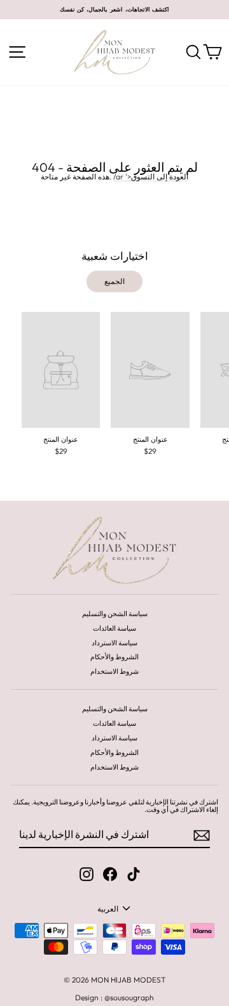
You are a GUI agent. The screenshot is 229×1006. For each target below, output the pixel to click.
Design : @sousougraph (114, 997)
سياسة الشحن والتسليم (115, 613)
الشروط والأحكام (114, 656)
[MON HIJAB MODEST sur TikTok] (134, 874)
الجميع (114, 281)
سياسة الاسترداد (114, 642)
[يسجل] (201, 835)
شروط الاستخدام (114, 671)
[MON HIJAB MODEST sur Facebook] (110, 874)
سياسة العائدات (114, 628)
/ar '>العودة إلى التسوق (150, 176)
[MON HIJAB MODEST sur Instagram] (87, 874)
